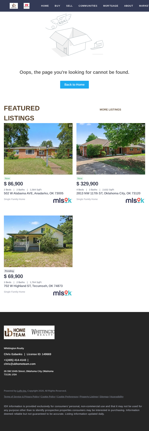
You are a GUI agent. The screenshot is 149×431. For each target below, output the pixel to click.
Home (45, 5)
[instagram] (64, 420)
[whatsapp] (121, 420)
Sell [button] (69, 5)
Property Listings (89, 396)
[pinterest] (98, 420)
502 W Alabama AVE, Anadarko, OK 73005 (33, 193)
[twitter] (31, 420)
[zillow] (42, 420)
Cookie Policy (48, 396)
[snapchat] (87, 420)
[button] (14, 6)
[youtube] (76, 420)
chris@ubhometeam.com (20, 363)
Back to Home (74, 84)
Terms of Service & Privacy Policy (21, 396)
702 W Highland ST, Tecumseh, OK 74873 (33, 286)
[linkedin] (19, 420)
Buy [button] (57, 5)
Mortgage (110, 5)
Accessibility (116, 396)
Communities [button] (88, 5)
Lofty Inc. (22, 390)
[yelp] (53, 420)
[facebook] (8, 420)
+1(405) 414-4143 (15, 359)
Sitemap (104, 396)
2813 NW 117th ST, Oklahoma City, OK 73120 (108, 193)
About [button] (128, 5)
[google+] (109, 420)
